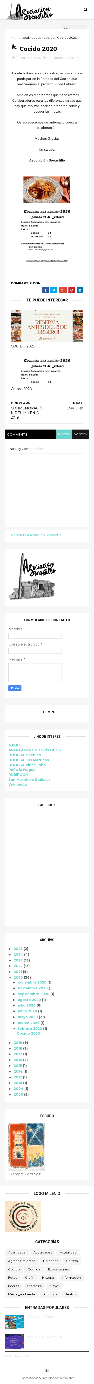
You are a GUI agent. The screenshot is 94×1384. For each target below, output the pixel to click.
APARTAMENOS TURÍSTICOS (34, 750)
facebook (80, 434)
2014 (18, 1071)
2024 (19, 954)
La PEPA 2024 (17, 1356)
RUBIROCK (18, 774)
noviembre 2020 (33, 988)
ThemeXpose (29, 1378)
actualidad (68, 1252)
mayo (54, 1286)
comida (34, 1269)
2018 (18, 1048)
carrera (72, 1261)
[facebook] (47, 1370)
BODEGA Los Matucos (28, 760)
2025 (19, 948)
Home (16, 37)
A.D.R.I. (14, 745)
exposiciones (58, 1269)
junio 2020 (28, 1011)
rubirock (50, 1294)
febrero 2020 (30, 1028)
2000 (19, 1094)
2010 (18, 1083)
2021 (18, 971)
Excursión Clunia (40, 1317)
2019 (18, 1042)
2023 (19, 960)
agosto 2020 (30, 1000)
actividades (32, 37)
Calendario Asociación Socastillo (34, 535)
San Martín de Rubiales (29, 779)
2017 (18, 1054)
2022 (19, 966)
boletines (50, 1261)
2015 (18, 1065)
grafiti (29, 1277)
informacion (71, 1277)
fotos (12, 1277)
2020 (19, 977)
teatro (71, 1294)
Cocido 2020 (21, 389)
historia (48, 1277)
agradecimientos (21, 1261)
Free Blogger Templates (57, 1378)
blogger (64, 434)
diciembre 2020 (32, 982)
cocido (49, 37)
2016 (18, 1060)
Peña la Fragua (21, 770)
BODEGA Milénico (24, 755)
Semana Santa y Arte (44, 1336)
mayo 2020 (28, 1017)
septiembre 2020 (34, 994)
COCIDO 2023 (23, 346)
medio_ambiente (21, 1294)
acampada (17, 1252)
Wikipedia (17, 784)
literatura (34, 1286)
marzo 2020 (29, 1023)
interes (13, 1286)
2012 (18, 1077)
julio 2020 (27, 1005)
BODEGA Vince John (27, 765)
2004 (19, 1088)
